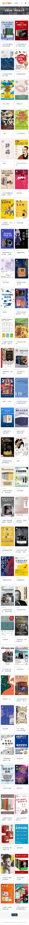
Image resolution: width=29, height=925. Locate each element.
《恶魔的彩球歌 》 (21, 252)
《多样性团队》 (20, 847)
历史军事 (18, 42)
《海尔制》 (5, 312)
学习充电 (18, 518)
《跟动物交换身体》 (21, 74)
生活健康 (4, 339)
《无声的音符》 (20, 669)
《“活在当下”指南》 (7, 788)
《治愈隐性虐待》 (20, 580)
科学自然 (18, 71)
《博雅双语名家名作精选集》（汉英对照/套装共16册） (7, 820)
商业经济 (4, 101)
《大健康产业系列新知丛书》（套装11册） (7, 343)
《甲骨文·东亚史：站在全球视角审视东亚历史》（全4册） (21, 909)
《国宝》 (18, 461)
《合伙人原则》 (6, 103)
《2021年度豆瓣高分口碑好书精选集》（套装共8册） (7, 46)
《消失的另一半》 (6, 699)
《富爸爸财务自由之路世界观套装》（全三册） (7, 462)
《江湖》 (4, 133)
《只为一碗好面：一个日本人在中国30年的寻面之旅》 (21, 730)
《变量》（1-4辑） (7, 401)
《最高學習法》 (20, 758)
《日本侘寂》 (5, 639)
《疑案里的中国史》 (7, 580)
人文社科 (18, 161)
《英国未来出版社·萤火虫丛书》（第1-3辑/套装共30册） (21, 701)
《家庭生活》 (19, 103)
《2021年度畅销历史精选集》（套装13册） (7, 195)
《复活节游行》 (6, 282)
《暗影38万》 (19, 788)
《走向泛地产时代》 (21, 609)
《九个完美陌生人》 (21, 133)
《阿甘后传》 (19, 193)
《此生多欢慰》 (20, 223)
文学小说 (4, 42)
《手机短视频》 (20, 490)
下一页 (14, 914)
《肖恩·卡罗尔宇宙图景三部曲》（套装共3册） (21, 552)
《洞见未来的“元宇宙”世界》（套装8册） (7, 254)
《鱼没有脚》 (5, 728)
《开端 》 (4, 163)
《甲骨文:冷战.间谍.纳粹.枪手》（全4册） (21, 314)
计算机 (18, 339)
